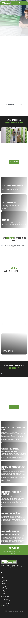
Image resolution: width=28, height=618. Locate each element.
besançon (8, 351)
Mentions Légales (14, 611)
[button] (19, 3)
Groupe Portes (21, 567)
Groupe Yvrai (11, 567)
